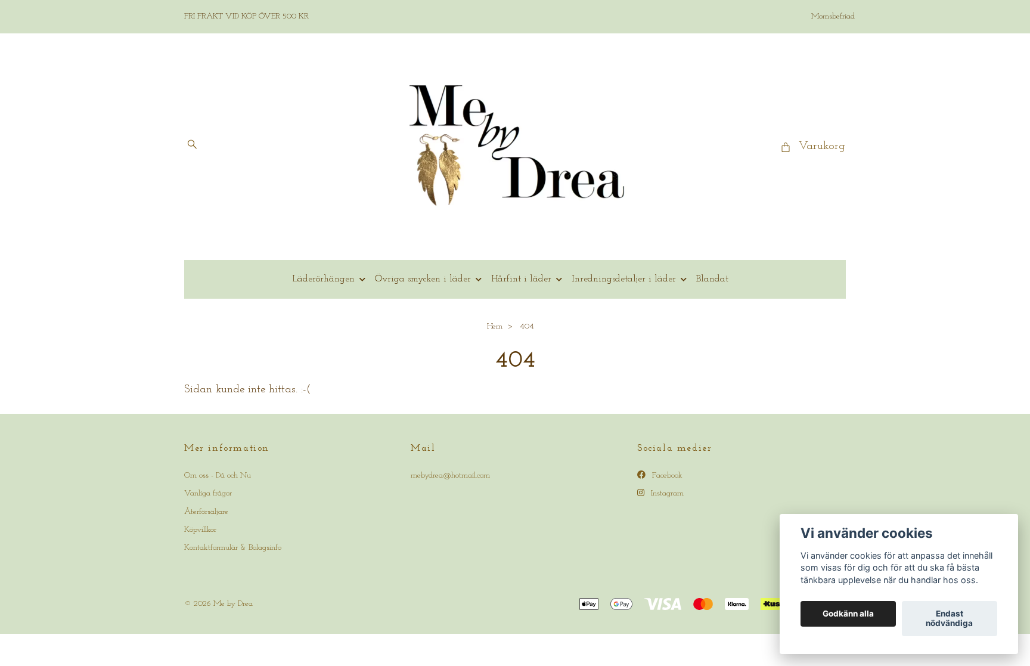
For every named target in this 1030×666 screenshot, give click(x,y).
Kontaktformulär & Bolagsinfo (232, 547)
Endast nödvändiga (949, 618)
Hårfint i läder (521, 279)
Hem (494, 326)
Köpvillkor (200, 529)
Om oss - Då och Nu (217, 475)
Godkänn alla (848, 614)
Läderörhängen (323, 279)
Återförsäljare (206, 511)
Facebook (666, 475)
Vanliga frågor (208, 493)
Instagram (666, 493)
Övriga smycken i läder (423, 279)
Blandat (712, 279)
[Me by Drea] (515, 147)
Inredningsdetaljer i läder (624, 279)
